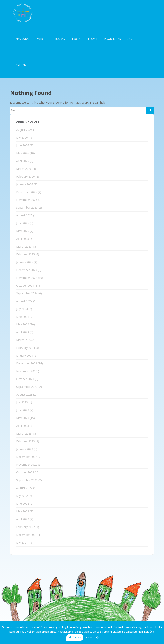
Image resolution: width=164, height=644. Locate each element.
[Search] (150, 110)
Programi (60, 39)
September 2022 (27, 480)
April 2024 (22, 332)
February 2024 (25, 348)
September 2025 (27, 207)
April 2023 (22, 426)
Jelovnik (93, 39)
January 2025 (24, 262)
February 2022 (25, 527)
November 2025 (26, 200)
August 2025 (24, 215)
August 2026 (24, 130)
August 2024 (24, 301)
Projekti (77, 39)
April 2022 (22, 519)
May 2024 (22, 324)
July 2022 (22, 496)
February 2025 (25, 254)
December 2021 (26, 535)
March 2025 (24, 246)
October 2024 (25, 285)
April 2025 (22, 239)
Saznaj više (93, 637)
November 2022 (26, 464)
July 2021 (22, 542)
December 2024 (26, 270)
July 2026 (22, 137)
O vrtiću (40, 39)
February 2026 (25, 176)
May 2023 (22, 418)
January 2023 (24, 449)
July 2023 (22, 402)
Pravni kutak (112, 39)
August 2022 (24, 488)
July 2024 (22, 309)
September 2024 (27, 293)
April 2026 (22, 161)
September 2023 (27, 387)
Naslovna (22, 39)
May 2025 (22, 231)
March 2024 (24, 340)
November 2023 (26, 371)
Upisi (129, 39)
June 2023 (22, 410)
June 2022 (22, 503)
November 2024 (26, 278)
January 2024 (24, 355)
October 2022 (25, 472)
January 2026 (24, 184)
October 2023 (25, 379)
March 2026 (24, 169)
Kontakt (21, 64)
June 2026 (22, 145)
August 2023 (24, 394)
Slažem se (75, 637)
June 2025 (22, 223)
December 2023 (26, 363)
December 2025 (26, 192)
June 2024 (22, 317)
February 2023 (25, 441)
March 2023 (24, 433)
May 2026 (22, 153)
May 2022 (22, 511)
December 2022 (26, 457)
